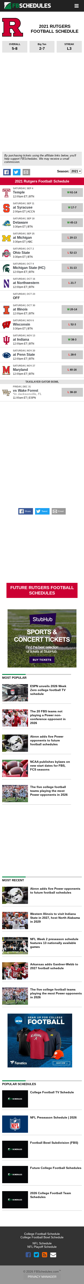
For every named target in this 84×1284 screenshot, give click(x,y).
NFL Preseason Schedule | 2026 (53, 1117)
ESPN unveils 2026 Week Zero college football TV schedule (48, 690)
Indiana (21, 339)
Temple (19, 192)
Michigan (22, 237)
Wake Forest (25, 390)
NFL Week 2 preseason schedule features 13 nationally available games (54, 943)
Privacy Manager (42, 1276)
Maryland (20, 369)
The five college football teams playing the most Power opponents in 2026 (49, 790)
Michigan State (29, 268)
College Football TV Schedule (52, 1092)
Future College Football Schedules (55, 1168)
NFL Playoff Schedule (42, 1246)
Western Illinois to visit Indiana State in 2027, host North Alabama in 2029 (55, 917)
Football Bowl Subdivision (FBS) (54, 1142)
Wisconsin (21, 324)
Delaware (20, 222)
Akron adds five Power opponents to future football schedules (46, 740)
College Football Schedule (42, 1234)
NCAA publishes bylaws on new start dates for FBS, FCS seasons (50, 765)
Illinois (20, 309)
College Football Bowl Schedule (42, 1237)
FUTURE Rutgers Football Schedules (42, 590)
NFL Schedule (42, 1243)
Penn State (24, 354)
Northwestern (26, 283)
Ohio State (21, 252)
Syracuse (23, 207)
